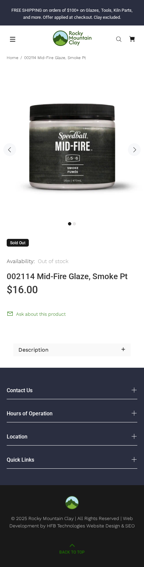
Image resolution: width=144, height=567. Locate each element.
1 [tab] (69, 223)
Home (12, 57)
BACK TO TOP (72, 552)
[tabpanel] (72, 146)
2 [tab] (74, 223)
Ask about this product (41, 314)
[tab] (13, 333)
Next (134, 149)
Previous (9, 149)
